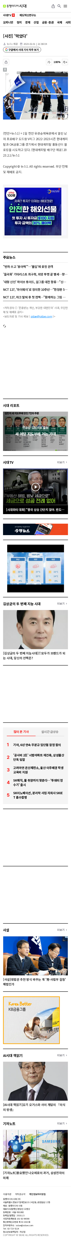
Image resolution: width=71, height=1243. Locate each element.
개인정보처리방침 (37, 1194)
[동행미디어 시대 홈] (14, 6)
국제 (59, 22)
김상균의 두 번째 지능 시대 (22, 603)
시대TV (8, 462)
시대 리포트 (11, 405)
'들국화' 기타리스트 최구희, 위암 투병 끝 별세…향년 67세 (35, 274)
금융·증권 (48, 22)
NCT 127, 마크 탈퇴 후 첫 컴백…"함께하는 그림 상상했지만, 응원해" (35, 297)
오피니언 (8, 22)
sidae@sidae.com (41, 316)
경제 (27, 22)
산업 (36, 22)
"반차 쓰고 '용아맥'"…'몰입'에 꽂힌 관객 (28, 266)
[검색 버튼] (59, 6)
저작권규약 (20, 1194)
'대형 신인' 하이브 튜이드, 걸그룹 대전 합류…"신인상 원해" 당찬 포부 (35, 281)
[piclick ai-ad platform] (20, 73)
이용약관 (7, 1194)
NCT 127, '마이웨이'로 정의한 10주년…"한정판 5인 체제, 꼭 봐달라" (35, 289)
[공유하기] (53, 6)
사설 (6, 929)
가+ (65, 62)
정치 (19, 22)
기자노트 (9, 1123)
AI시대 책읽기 (13, 1055)
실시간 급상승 (50, 731)
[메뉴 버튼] (65, 6)
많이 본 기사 (21, 731)
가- (49, 62)
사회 (68, 22)
